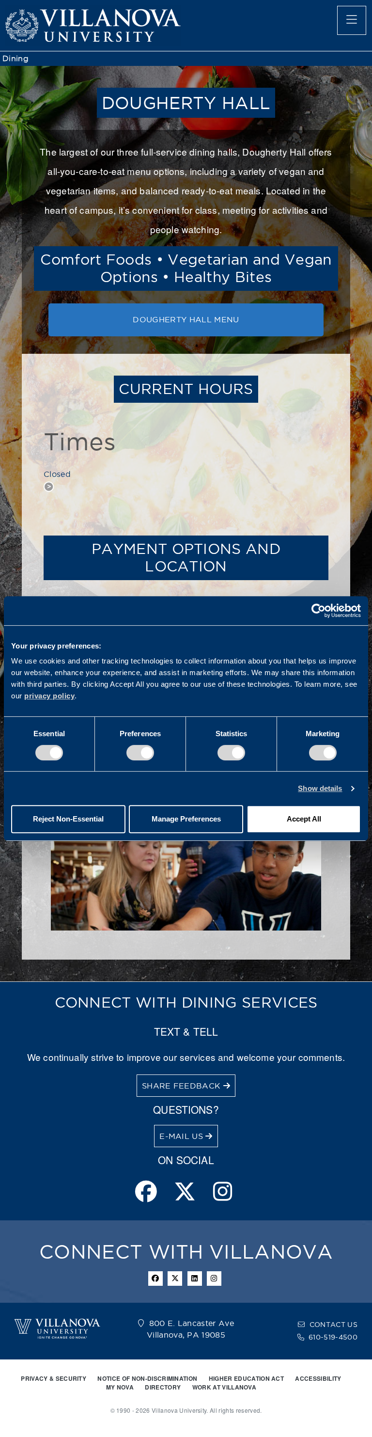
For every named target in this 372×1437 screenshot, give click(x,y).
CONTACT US (333, 1324)
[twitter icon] (175, 1278)
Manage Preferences (186, 819)
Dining (15, 58)
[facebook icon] (155, 1278)
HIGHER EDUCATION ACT (246, 1378)
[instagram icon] (214, 1278)
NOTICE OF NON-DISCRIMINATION (147, 1378)
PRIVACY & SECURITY (53, 1378)
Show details (320, 788)
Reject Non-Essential (68, 819)
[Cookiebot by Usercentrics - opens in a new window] (318, 610)
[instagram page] (222, 1192)
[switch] (140, 752)
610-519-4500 (333, 1337)
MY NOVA (120, 1387)
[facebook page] (146, 1192)
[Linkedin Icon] (194, 1278)
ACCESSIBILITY (318, 1378)
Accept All (304, 819)
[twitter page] (185, 1192)
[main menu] (351, 20)
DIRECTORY (163, 1387)
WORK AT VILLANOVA (224, 1387)
